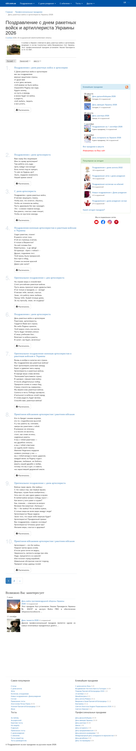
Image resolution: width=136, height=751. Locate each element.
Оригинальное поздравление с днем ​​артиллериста (40, 483)
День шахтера (80, 723)
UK (125, 2)
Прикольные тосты (18, 701)
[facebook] (103, 222)
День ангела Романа (83, 699)
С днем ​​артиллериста (25, 191)
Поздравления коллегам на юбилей (107, 184)
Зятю (13, 691)
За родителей (16, 720)
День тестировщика (82, 741)
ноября (9, 38)
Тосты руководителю (19, 741)
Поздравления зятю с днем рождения (108, 175)
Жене (13, 709)
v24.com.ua (11, 3)
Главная (9, 11)
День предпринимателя (84, 731)
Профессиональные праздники (28, 11)
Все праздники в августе (93, 146)
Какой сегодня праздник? (94, 209)
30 (37, 61)
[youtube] (96, 222)
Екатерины (79, 704)
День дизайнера (81, 738)
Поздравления (26, 3)
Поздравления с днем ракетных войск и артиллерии (41, 67)
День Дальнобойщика (83, 718)
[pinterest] (116, 222)
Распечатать (23, 110)
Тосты (78, 3)
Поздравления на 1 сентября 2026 (107, 126)
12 (11, 61)
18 (25, 61)
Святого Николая (81, 709)
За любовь (15, 718)
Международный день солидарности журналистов (94, 736)
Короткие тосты (17, 723)
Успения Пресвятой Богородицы (23, 706)
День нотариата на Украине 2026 (106, 137)
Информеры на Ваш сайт (94, 150)
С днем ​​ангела (16, 689)
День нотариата (81, 728)
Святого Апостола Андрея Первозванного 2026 (93, 706)
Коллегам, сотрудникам (20, 694)
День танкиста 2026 (30, 620)
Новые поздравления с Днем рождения (109, 192)
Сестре (13, 699)
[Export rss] (126, 87)
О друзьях (14, 728)
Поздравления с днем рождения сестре (109, 200)
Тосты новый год (17, 738)
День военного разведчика (85, 733)
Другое (90, 3)
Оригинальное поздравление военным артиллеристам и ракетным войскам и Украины (42, 355)
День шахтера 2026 (100, 115)
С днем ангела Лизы (83, 686)
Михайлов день (81, 696)
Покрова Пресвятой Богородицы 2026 (89, 691)
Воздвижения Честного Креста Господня (90, 689)
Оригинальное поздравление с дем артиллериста (39, 277)
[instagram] (109, 222)
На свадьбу (15, 725)
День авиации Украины (84, 720)
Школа (77, 725)
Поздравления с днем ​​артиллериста (32, 154)
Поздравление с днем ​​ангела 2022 (107, 167)
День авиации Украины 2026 (104, 104)
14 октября (79, 694)
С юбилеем (65, 3)
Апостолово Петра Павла (20, 704)
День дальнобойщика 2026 (104, 96)
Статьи (13, 686)
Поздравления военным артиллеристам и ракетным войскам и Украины (45, 229)
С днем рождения (46, 3)
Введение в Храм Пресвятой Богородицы (91, 701)
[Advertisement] (41, 132)
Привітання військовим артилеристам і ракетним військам (44, 414)
